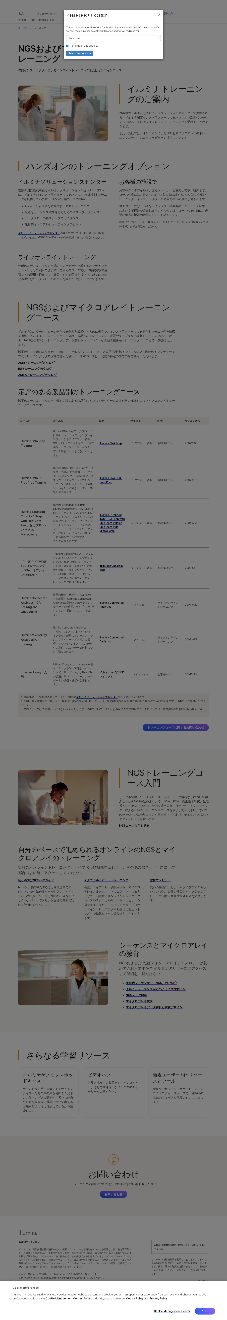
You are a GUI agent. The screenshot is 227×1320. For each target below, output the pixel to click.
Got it (205, 1311)
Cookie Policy (134, 1298)
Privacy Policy (159, 1298)
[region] (113, 1300)
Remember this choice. (84, 45)
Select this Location (79, 53)
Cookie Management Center (64, 1298)
